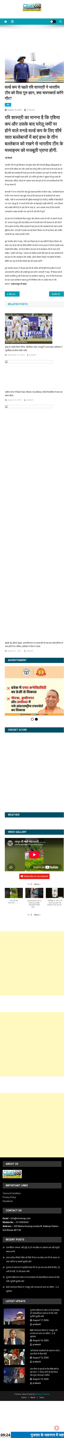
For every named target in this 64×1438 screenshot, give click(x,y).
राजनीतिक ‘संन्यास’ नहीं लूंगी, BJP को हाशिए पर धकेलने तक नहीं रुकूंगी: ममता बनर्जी (33, 1249)
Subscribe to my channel (36, 876)
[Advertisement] (32, 963)
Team (41, 1397)
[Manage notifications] (56, 1427)
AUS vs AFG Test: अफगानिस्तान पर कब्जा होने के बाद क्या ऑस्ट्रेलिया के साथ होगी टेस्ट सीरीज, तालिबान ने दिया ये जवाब (34, 645)
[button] (37, 884)
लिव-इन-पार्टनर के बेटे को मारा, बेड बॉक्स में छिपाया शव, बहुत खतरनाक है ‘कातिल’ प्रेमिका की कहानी (14, 294)
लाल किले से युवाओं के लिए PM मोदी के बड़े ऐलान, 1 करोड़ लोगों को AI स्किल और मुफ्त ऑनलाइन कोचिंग (44, 1372)
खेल (8, 105)
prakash (31, 110)
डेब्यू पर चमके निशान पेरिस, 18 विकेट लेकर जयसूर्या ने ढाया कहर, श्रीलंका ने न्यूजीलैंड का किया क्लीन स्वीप (33, 349)
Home (24, 1397)
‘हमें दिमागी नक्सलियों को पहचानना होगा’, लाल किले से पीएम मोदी (45, 1352)
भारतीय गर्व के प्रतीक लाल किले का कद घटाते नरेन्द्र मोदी (58, 294)
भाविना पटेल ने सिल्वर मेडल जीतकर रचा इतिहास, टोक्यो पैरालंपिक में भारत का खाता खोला (33, 394)
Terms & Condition (12, 1193)
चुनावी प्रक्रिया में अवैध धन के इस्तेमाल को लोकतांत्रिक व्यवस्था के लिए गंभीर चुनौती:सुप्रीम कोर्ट (32, 1279)
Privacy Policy (9, 1197)
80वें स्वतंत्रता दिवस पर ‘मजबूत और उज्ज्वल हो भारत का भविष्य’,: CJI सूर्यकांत (32, 1289)
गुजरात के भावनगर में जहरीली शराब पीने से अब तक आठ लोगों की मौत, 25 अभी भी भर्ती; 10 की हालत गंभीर (33, 1269)
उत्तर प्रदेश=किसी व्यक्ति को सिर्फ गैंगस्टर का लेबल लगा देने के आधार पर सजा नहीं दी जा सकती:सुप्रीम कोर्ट (33, 1259)
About (32, 1397)
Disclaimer (8, 1201)
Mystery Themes (42, 1394)
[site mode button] (53, 21)
